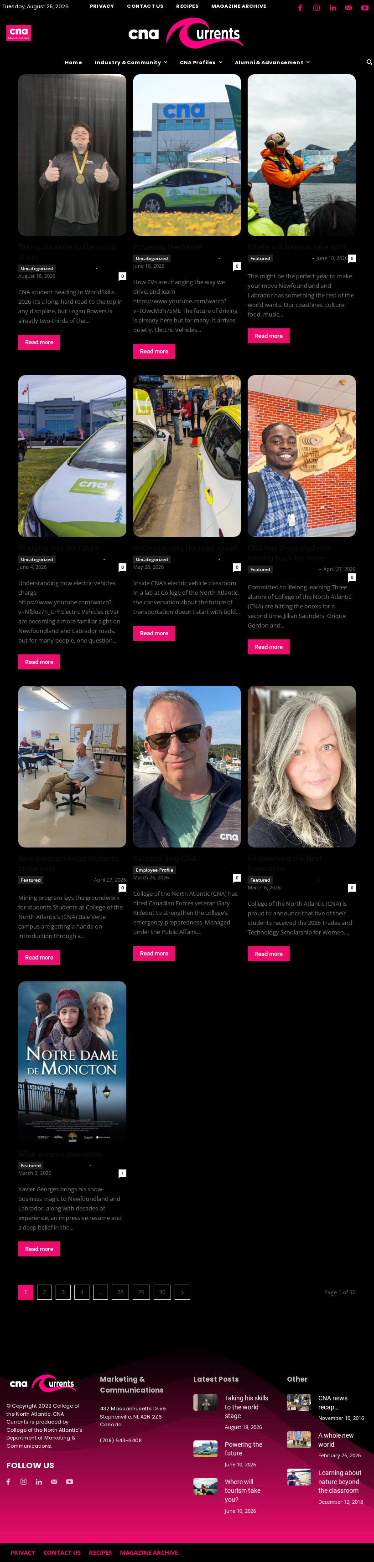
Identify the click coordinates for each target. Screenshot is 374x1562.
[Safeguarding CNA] (187, 766)
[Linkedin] (332, 8)
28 (120, 1292)
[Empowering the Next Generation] (302, 766)
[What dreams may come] (72, 1062)
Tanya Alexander (201, 869)
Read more (39, 342)
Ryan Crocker (293, 258)
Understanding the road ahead (185, 547)
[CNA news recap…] (299, 1402)
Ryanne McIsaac (296, 569)
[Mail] (348, 8)
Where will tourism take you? (297, 246)
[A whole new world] (299, 1439)
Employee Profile (154, 870)
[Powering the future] (187, 155)
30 (162, 1292)
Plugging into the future (58, 547)
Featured (260, 258)
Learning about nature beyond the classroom (340, 1481)
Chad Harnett (76, 268)
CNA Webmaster (195, 258)
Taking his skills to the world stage (246, 1406)
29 (141, 1292)
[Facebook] (300, 8)
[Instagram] (316, 8)
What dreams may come (60, 1154)
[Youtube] (365, 8)
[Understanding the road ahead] (187, 456)
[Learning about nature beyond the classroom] (299, 1477)
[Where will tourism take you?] (302, 155)
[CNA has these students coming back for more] (302, 456)
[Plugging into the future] (72, 456)
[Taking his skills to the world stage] (72, 155)
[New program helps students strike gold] (72, 766)
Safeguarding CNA (165, 858)
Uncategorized (37, 268)
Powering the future (167, 246)
